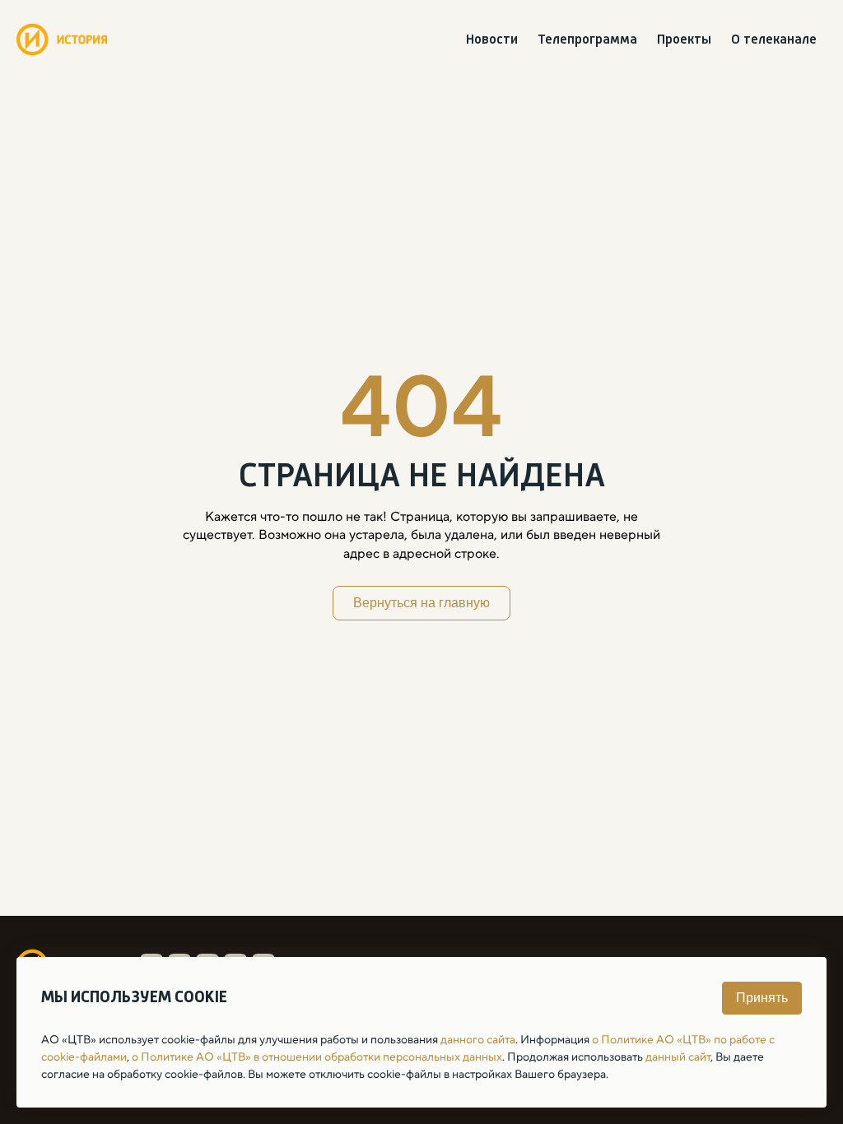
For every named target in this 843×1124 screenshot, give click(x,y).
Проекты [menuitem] (684, 40)
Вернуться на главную (421, 603)
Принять (762, 998)
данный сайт (677, 1056)
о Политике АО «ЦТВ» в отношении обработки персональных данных (317, 1056)
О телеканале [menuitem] (774, 40)
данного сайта (477, 1039)
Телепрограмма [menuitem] (587, 40)
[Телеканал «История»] (61, 39)
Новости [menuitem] (492, 40)
